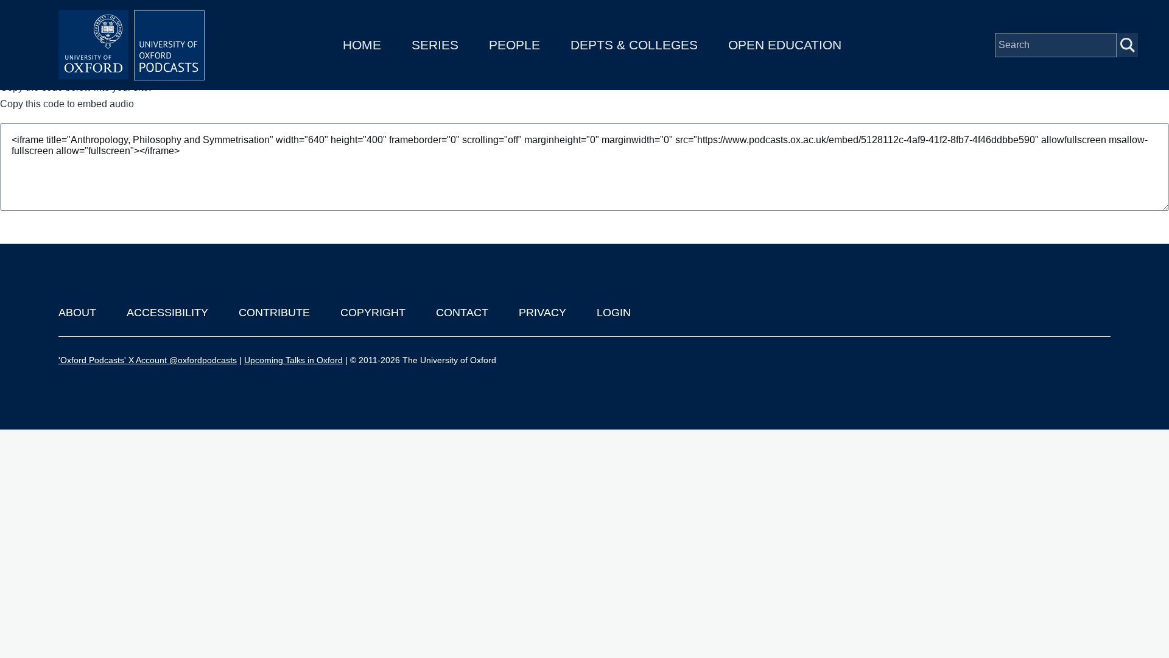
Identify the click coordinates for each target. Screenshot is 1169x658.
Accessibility (167, 312)
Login (614, 312)
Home (362, 45)
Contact (462, 312)
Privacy (542, 312)
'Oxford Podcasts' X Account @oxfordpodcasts (147, 360)
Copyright (372, 312)
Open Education (784, 45)
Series (435, 45)
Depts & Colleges (634, 45)
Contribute (274, 312)
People (514, 45)
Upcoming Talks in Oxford (293, 360)
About (77, 312)
